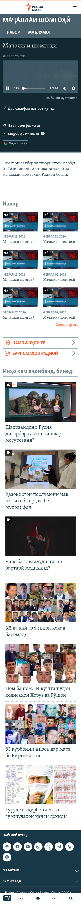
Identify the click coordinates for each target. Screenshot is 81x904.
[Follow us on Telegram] (59, 846)
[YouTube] (38, 898)
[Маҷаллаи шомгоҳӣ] (20, 221)
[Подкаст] (7, 857)
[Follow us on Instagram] (38, 846)
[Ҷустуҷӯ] (71, 898)
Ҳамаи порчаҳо (67, 325)
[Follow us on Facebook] (17, 846)
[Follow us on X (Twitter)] (48, 846)
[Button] (21, 126)
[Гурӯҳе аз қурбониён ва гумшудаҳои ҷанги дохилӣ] (40, 784)
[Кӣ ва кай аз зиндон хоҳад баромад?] (40, 602)
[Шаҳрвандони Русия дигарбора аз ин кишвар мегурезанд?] (40, 402)
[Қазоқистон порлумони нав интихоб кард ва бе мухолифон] (40, 469)
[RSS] (69, 846)
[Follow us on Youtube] (28, 846)
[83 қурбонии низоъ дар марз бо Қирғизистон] (40, 724)
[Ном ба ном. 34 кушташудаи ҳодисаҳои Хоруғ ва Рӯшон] (40, 663)
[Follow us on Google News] (7, 846)
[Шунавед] (21, 898)
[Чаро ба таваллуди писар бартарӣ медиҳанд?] (40, 536)
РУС (55, 898)
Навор (13, 32)
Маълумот (39, 32)
